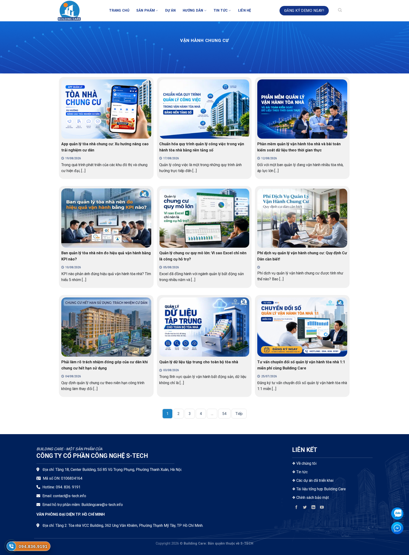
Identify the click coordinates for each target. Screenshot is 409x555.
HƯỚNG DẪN (193, 11)
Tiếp (239, 413)
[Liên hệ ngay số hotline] (11, 546)
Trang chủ (119, 11)
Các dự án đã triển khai (314, 480)
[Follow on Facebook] (296, 508)
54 (224, 413)
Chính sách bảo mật (312, 497)
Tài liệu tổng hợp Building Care (320, 489)
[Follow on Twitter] (305, 508)
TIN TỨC (220, 11)
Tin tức (302, 472)
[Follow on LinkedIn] (313, 508)
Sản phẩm (145, 11)
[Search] (340, 10)
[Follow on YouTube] (322, 508)
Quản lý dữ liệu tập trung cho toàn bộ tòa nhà (198, 362)
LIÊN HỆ (244, 11)
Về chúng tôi (306, 463)
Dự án (170, 11)
